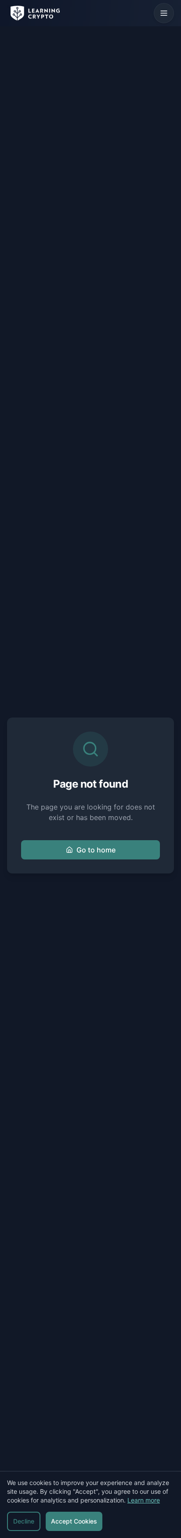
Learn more (143, 1500)
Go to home (96, 849)
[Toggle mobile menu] (164, 13)
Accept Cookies (74, 1521)
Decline (23, 1521)
